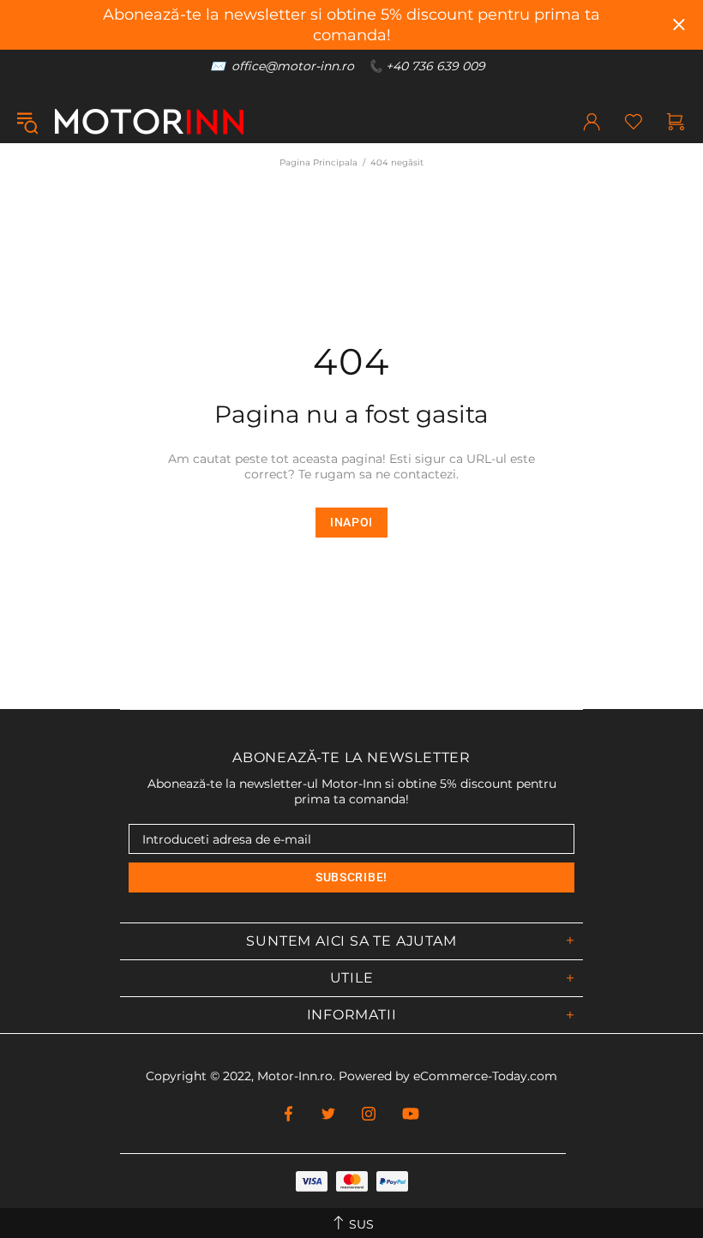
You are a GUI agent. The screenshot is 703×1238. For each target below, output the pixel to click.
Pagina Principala (318, 162)
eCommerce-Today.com (485, 1076)
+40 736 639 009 (435, 66)
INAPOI (351, 522)
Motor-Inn (149, 122)
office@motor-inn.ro (292, 66)
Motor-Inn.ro (295, 1076)
